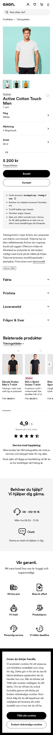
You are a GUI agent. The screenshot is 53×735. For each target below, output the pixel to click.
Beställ (26, 173)
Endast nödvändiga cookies (26, 724)
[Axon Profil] (9, 4)
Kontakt (26, 182)
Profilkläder (8, 19)
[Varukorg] (41, 4)
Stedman (7, 94)
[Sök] (6, 12)
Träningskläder (23, 19)
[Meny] (48, 4)
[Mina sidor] (28, 4)
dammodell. (39, 261)
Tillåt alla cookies (26, 715)
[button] (7, 84)
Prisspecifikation (10, 165)
